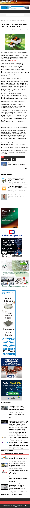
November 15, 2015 (13, 190)
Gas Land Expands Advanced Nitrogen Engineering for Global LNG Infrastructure (18, 472)
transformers (21, 156)
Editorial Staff (16, 29)
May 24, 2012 (11, 196)
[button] (28, 12)
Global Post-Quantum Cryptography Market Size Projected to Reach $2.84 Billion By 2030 (18, 480)
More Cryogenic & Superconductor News (11, 494)
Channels (9, 19)
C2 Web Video (13, 60)
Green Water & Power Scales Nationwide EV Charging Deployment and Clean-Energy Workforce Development (18, 409)
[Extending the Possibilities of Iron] (4, 197)
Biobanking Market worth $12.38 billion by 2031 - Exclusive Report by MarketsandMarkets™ (18, 458)
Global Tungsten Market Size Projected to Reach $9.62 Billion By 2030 (17, 416)
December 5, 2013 (12, 182)
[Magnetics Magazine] (15, 4)
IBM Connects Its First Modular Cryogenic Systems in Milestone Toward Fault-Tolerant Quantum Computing (17, 487)
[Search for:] (15, 14)
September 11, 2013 (7, 29)
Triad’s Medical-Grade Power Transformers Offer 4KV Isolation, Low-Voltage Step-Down (18, 188)
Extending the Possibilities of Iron (16, 194)
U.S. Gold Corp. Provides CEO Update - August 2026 (18, 438)
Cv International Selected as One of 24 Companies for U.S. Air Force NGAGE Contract (18, 465)
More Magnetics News (7, 450)
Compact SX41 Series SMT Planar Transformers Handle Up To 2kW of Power (17, 179)
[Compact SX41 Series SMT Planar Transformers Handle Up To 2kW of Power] (4, 180)
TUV (14, 159)
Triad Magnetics (6, 159)
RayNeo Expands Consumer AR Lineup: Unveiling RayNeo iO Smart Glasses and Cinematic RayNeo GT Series (18, 422)
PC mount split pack (10, 156)
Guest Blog (21, 190)
